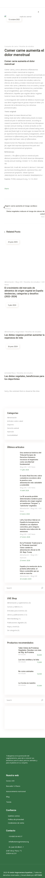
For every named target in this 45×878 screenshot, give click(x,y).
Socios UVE (10, 781)
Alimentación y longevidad (14, 332)
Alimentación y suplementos (17, 603)
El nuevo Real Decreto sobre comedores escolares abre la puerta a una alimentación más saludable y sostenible (31, 480)
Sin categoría (12, 630)
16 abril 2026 (24, 490)
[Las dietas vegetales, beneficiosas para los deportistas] (24, 356)
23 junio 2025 (12, 242)
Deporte (10, 424)
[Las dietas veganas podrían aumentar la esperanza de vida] (24, 314)
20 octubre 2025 (25, 579)
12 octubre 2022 (14, 19)
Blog (8, 797)
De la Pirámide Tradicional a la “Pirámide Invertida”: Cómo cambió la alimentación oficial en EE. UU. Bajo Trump (31, 547)
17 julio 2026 (24, 470)
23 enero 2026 (25, 560)
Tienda (8, 802)
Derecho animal (13, 428)
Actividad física (9, 373)
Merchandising (12, 618)
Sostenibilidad (12, 435)
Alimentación (9, 282)
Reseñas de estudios (26, 46)
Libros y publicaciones (15, 615)
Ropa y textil (12, 626)
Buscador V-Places (13, 786)
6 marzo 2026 (25, 514)
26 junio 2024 (12, 346)
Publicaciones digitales (15, 622)
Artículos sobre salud (15, 421)
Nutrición (10, 432)
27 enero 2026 (25, 537)
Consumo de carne (11, 46)
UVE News (31, 467)
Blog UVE (18, 282)
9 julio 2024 (12, 305)
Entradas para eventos (15, 611)
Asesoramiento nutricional (16, 791)
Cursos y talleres (13, 607)
